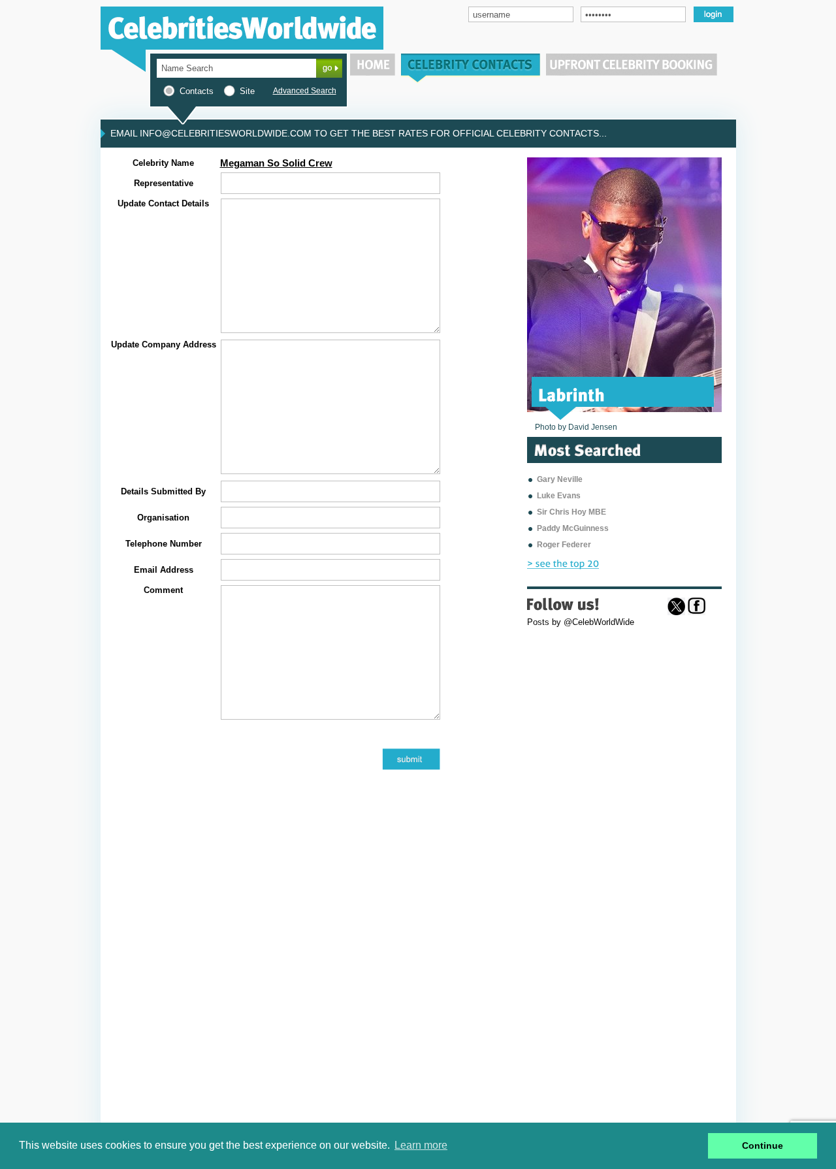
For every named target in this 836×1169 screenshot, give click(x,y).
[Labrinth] (571, 394)
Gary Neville (560, 479)
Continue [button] (762, 1145)
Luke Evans (559, 495)
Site (247, 91)
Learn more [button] (420, 1145)
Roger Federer (564, 544)
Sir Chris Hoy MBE (571, 512)
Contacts (197, 91)
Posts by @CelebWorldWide (580, 622)
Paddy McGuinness (573, 528)
